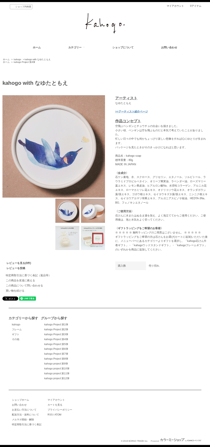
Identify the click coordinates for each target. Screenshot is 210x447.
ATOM (58, 414)
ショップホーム (20, 399)
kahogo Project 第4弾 (24, 62)
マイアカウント (175, 6)
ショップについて (123, 47)
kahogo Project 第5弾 (56, 344)
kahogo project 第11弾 (56, 373)
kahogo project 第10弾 (56, 368)
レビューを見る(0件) (19, 263)
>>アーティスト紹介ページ (131, 111)
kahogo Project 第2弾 (56, 329)
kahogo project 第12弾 (56, 378)
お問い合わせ (169, 47)
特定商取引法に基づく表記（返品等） (28, 275)
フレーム (17, 329)
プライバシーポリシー (60, 409)
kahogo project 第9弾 (56, 363)
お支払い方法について (24, 409)
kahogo (17, 59)
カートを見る (55, 404)
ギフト (15, 334)
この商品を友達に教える (20, 280)
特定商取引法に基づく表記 (26, 424)
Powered (155, 441)
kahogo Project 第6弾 (56, 348)
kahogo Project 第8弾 (56, 358)
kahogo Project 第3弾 (56, 334)
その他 (15, 339)
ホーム (37, 47)
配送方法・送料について (25, 414)
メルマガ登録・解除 (23, 419)
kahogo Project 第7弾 (56, 353)
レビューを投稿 (16, 268)
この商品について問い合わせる (24, 285)
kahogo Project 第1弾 (56, 324)
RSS (50, 414)
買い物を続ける (15, 290)
